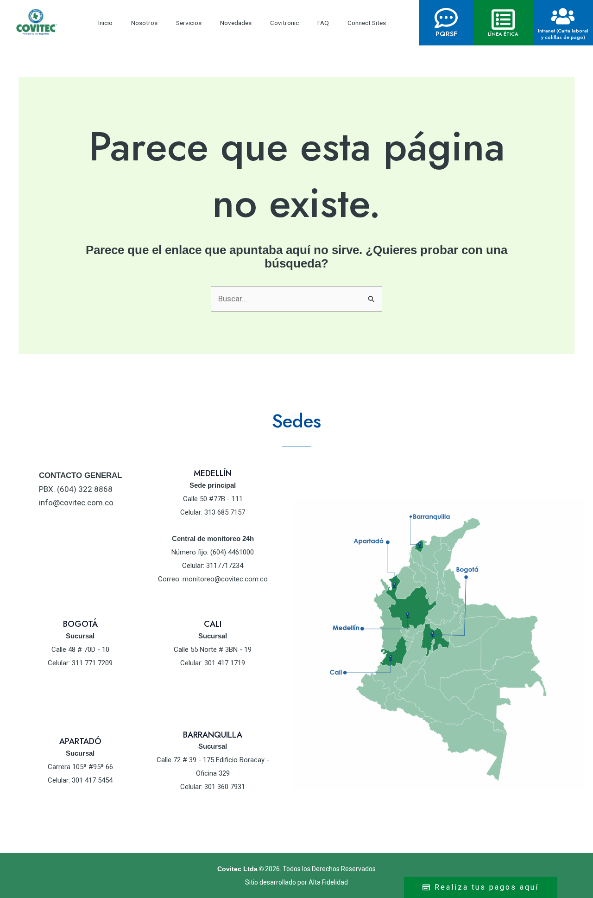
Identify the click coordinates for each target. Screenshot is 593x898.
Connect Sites (366, 22)
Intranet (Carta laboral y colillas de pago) (563, 34)
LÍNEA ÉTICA (503, 34)
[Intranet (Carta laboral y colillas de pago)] (562, 16)
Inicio (105, 22)
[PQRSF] (446, 18)
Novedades (236, 22)
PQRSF (446, 34)
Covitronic (284, 22)
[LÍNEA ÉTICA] (503, 19)
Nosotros (144, 22)
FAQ (323, 22)
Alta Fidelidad (328, 882)
